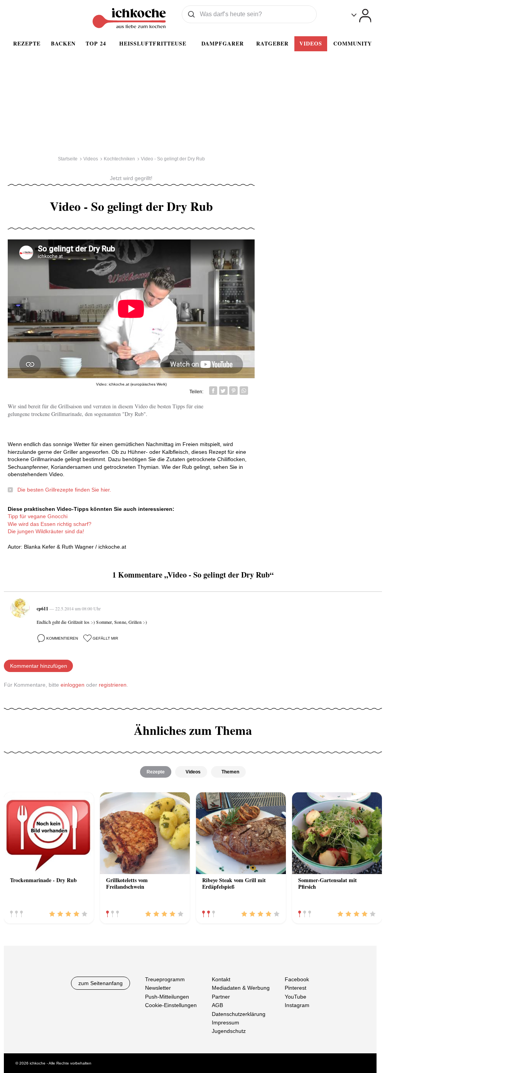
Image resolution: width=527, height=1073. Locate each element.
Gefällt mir (105, 638)
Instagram (297, 1005)
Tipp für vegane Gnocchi (38, 516)
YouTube (295, 997)
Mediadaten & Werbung (241, 988)
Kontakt (221, 979)
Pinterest (295, 988)
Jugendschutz (229, 1031)
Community (352, 43)
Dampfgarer (222, 43)
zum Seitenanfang (100, 983)
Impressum (225, 1022)
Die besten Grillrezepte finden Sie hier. (64, 490)
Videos (310, 43)
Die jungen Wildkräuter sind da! (46, 531)
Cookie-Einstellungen (171, 1005)
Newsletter (158, 988)
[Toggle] (361, 15)
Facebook (297, 979)
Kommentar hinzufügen (38, 666)
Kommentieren (62, 638)
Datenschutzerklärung (238, 1014)
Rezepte (27, 43)
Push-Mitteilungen (167, 997)
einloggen (72, 685)
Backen (63, 43)
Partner (221, 997)
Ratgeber (272, 43)
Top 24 (96, 43)
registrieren (113, 685)
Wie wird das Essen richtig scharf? (49, 524)
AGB (217, 1005)
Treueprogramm (165, 979)
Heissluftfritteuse (152, 43)
